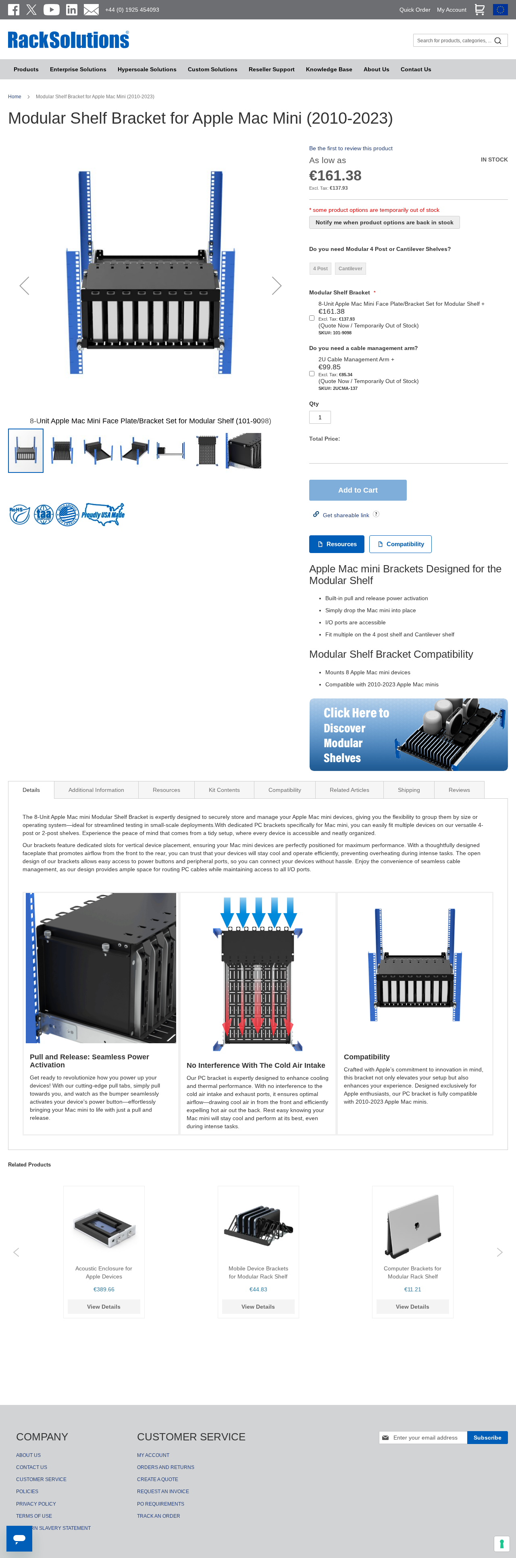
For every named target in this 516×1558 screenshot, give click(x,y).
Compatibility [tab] (284, 790)
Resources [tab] (166, 790)
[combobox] (460, 40)
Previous (16, 1252)
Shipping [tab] (409, 790)
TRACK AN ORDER (158, 1516)
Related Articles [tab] (349, 790)
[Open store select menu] (500, 13)
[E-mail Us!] (91, 9)
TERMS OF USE (34, 1516)
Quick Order (415, 9)
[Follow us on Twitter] (31, 9)
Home (15, 96)
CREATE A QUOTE (157, 1479)
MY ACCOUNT (153, 1455)
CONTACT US (31, 1467)
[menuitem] (147, 69)
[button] (24, 285)
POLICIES (27, 1491)
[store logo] (68, 47)
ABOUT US (28, 1455)
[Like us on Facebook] (13, 9)
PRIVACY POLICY (36, 1504)
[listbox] (339, 268)
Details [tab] (31, 790)
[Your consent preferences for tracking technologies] (502, 1544)
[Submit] (498, 40)
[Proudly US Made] (103, 517)
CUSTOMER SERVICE (41, 1479)
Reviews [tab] (459, 790)
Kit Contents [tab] (224, 790)
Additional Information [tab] (96, 790)
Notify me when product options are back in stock (385, 222)
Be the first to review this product (351, 148)
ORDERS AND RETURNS (165, 1467)
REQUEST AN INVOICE (163, 1491)
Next (500, 1252)
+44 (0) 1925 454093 (132, 9)
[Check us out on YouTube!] (52, 9)
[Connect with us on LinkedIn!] (71, 9)
